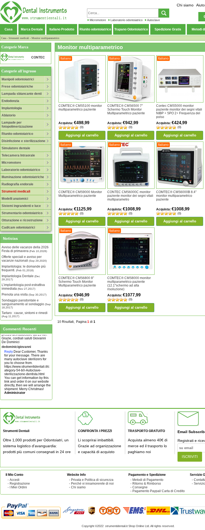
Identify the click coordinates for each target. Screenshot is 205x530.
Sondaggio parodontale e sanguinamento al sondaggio (26, 304)
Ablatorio (8, 115)
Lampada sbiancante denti (22, 94)
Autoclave (153, 20)
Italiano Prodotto (61, 29)
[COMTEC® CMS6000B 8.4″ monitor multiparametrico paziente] (179, 165)
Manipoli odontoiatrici (18, 79)
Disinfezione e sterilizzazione (23, 141)
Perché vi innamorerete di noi (92, 483)
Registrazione (20, 483)
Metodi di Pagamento (147, 480)
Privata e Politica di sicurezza (92, 480)
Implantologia (12, 108)
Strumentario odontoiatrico (22, 213)
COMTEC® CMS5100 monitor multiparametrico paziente (80, 107)
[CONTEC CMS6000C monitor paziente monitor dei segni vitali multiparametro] (131, 165)
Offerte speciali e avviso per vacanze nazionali (24, 258)
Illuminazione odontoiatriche (23, 177)
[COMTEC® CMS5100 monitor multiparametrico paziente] (82, 79)
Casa (9, 29)
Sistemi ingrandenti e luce (21, 206)
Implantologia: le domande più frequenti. (24, 268)
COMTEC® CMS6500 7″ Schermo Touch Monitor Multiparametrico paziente (126, 109)
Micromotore (98, 20)
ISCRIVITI (190, 457)
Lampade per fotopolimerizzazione (17, 124)
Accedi (14, 480)
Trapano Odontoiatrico (131, 29)
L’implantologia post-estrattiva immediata (23, 286)
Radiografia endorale (17, 184)
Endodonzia (10, 101)
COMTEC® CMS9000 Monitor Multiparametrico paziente (80, 194)
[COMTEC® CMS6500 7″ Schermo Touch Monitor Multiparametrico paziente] (131, 79)
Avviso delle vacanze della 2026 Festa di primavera (25, 249)
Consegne (140, 487)
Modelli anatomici (15, 199)
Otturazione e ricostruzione (22, 220)
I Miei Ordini (18, 487)
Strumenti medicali (19, 38)
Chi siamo (185, 5)
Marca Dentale (32, 29)
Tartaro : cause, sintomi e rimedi (25, 314)
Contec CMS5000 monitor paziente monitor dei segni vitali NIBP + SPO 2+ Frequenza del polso (179, 111)
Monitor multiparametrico (45, 38)
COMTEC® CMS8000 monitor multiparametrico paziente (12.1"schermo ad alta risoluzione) (129, 283)
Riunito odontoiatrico (95, 29)
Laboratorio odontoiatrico (127, 20)
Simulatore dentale (16, 148)
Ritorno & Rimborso (146, 483)
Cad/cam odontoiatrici (18, 227)
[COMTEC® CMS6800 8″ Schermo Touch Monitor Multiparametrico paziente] (82, 251)
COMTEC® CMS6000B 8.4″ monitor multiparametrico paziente (176, 195)
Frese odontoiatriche (17, 86)
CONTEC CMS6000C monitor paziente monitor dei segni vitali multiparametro (130, 195)
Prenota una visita (24, 294)
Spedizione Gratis (168, 29)
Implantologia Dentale (21, 277)
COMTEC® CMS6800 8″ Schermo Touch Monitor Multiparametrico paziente (77, 281)
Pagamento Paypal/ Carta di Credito (158, 491)
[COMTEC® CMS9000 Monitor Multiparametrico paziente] (82, 165)
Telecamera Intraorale (18, 155)
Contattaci (9, 397)
